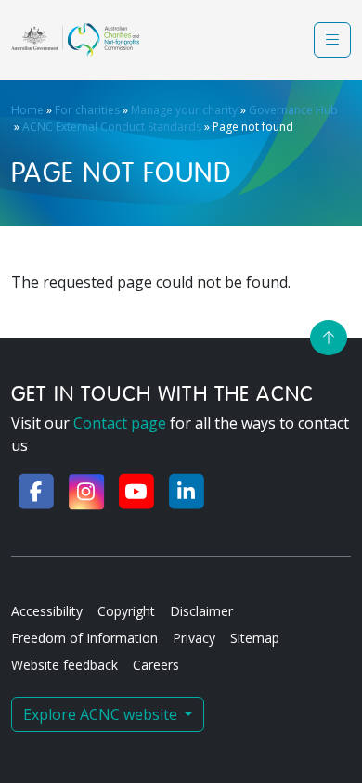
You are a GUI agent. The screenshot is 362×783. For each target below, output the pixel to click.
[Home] (75, 40)
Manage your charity (184, 110)
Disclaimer (201, 611)
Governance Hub (293, 110)
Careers (156, 665)
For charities (87, 110)
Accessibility (47, 611)
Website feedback (64, 665)
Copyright (126, 611)
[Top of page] (328, 337)
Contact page (119, 423)
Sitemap (254, 638)
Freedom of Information (84, 638)
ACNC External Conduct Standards (111, 127)
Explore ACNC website (102, 714)
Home (27, 110)
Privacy (194, 638)
